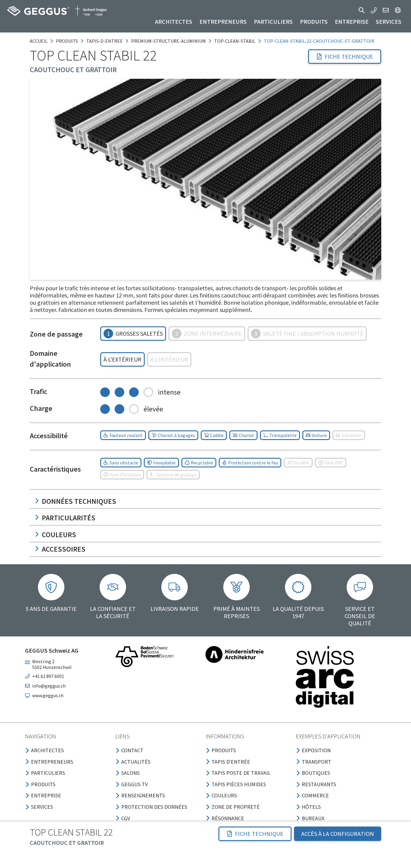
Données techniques (79, 501)
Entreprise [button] (352, 21)
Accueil (39, 41)
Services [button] (388, 21)
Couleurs (59, 534)
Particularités (68, 517)
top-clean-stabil (234, 41)
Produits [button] (314, 21)
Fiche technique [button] (349, 56)
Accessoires (63, 549)
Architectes (173, 21)
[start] (57, 11)
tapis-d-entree (104, 41)
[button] (362, 10)
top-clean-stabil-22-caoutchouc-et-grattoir (319, 41)
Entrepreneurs (223, 21)
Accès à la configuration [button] (337, 833)
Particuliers (273, 21)
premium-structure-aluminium (168, 41)
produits (67, 41)
